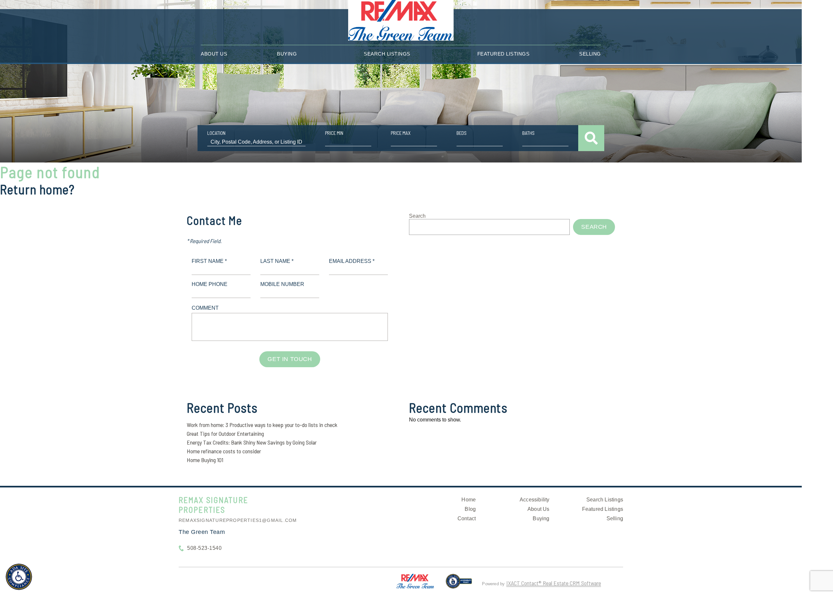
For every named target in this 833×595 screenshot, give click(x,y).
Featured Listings (503, 54)
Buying (287, 54)
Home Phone (209, 284)
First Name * (209, 261)
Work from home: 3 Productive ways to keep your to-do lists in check (262, 424)
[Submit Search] (591, 138)
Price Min (334, 133)
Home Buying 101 (205, 459)
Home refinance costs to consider (224, 451)
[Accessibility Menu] (18, 577)
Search (417, 216)
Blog (470, 509)
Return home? (37, 189)
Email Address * (352, 261)
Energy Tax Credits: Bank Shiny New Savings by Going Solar (252, 442)
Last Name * (277, 261)
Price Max (401, 133)
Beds (462, 133)
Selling (590, 54)
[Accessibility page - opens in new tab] (459, 584)
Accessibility (535, 499)
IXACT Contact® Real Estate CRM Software (553, 583)
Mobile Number (282, 284)
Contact (466, 518)
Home (468, 499)
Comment (205, 308)
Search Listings (387, 54)
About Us (214, 54)
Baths (528, 133)
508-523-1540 (204, 548)
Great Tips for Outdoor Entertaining (225, 433)
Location (216, 133)
